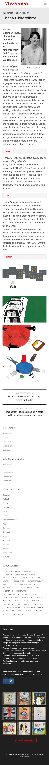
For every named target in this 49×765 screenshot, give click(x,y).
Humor (5, 584)
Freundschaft (37, 578)
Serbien (6, 536)
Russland (6, 532)
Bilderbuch (7, 433)
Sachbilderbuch (21, 604)
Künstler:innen (22, 13)
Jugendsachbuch (24, 588)
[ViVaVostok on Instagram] (11, 681)
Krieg (33, 594)
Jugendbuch (8, 442)
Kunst (16, 598)
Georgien (9, 13)
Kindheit (24, 594)
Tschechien (7, 548)
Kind (37, 588)
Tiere (39, 607)
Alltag (18, 571)
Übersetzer (7, 553)
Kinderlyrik (21, 591)
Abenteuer (7, 571)
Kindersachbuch (10, 594)
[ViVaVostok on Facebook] (5, 681)
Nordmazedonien (10, 520)
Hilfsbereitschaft (35, 581)
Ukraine (6, 557)
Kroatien (6, 507)
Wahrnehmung (17, 614)
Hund (14, 584)
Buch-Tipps (9, 428)
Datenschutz (24, 757)
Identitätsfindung (27, 584)
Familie (24, 578)
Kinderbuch (7, 446)
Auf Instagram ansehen (25, 740)
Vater (5, 614)
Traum (5, 611)
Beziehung (28, 571)
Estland (6, 499)
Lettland (6, 511)
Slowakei (6, 540)
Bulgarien (6, 495)
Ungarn (38, 611)
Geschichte (19, 581)
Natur (16, 601)
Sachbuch (7, 450)
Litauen (5, 516)
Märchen (6, 601)
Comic (5, 437)
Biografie (20, 574)
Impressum (38, 754)
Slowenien (7, 544)
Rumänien (7, 528)
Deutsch (8, 151)
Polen (5, 524)
